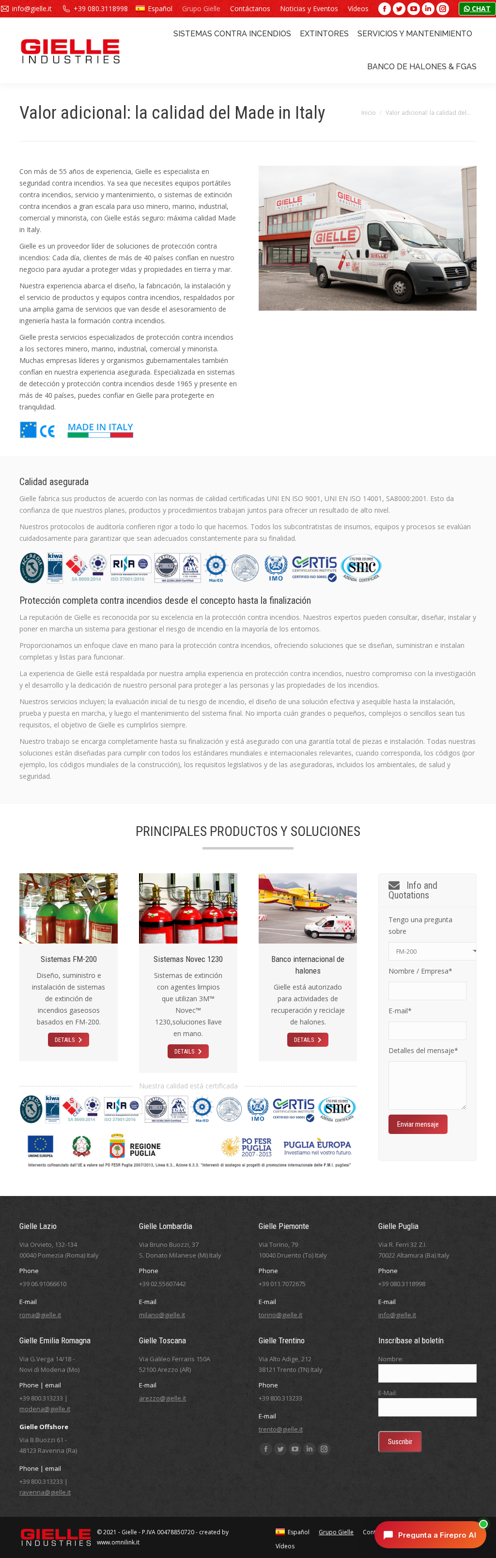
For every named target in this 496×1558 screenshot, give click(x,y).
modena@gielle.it (44, 1408)
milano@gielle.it (162, 1314)
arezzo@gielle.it (162, 1398)
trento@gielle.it (281, 1429)
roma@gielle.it (40, 1314)
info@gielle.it (32, 8)
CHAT (480, 8)
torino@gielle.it (280, 1314)
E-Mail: (387, 1392)
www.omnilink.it (118, 1542)
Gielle (129, 1532)
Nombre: (390, 1358)
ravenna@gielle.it (45, 1492)
